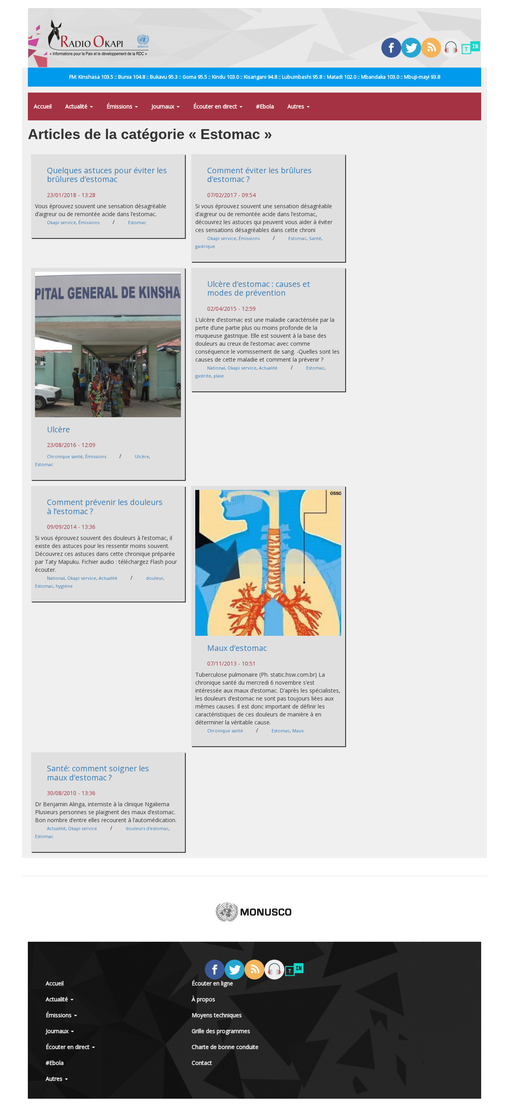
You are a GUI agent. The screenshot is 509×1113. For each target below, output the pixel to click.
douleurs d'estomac (147, 828)
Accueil (43, 106)
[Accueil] (101, 37)
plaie (219, 376)
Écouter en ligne (212, 983)
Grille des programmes (221, 1031)
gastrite (203, 376)
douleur (154, 578)
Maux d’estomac (237, 648)
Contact (202, 1063)
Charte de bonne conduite (225, 1047)
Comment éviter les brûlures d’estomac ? (259, 175)
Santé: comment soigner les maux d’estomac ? (98, 773)
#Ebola (265, 106)
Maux (298, 731)
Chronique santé (65, 456)
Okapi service (61, 222)
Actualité (77, 106)
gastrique (205, 246)
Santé (315, 238)
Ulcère (58, 429)
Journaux (164, 106)
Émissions (120, 106)
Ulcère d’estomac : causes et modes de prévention (258, 288)
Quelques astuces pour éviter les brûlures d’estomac (107, 175)
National (216, 368)
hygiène (64, 586)
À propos (203, 999)
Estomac (137, 222)
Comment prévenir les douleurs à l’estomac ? (105, 507)
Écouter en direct (216, 106)
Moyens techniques (217, 1015)
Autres (297, 106)
